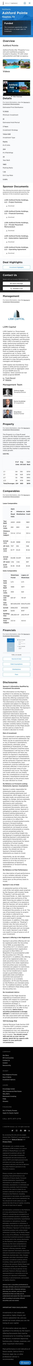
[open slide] (11, 64)
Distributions (16, 669)
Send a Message (17, 283)
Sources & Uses (16, 659)
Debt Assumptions (17, 664)
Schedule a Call (18, 288)
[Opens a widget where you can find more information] (25, 1363)
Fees (16, 674)
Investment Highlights (16, 267)
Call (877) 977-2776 (12, 1119)
